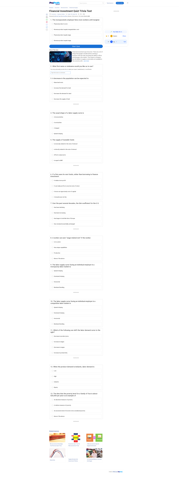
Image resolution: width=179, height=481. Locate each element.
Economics (54, 14)
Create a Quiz (120, 3)
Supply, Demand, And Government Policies (73, 460)
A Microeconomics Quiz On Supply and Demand (93, 444)
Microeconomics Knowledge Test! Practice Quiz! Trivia (56, 444)
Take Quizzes (110, 3)
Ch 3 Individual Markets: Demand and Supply (94, 460)
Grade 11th (70, 14)
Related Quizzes (54, 431)
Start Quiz (76, 46)
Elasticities (52, 460)
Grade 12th (75, 14)
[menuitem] (110, 3)
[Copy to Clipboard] (47, 27)
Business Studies (61, 14)
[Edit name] (116, 41)
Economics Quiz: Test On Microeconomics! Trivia (74, 444)
